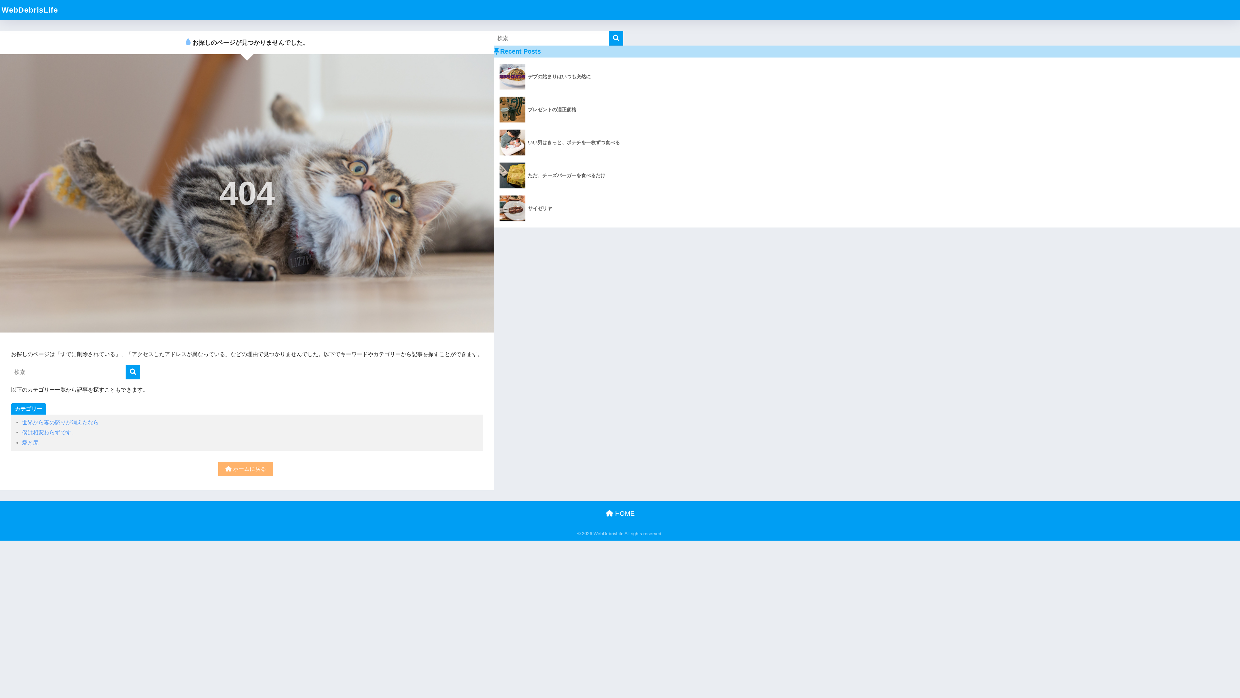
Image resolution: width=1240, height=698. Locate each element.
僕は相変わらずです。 (49, 432)
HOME (624, 513)
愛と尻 (30, 443)
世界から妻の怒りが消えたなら (60, 422)
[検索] (133, 372)
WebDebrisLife (30, 10)
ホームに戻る (249, 469)
